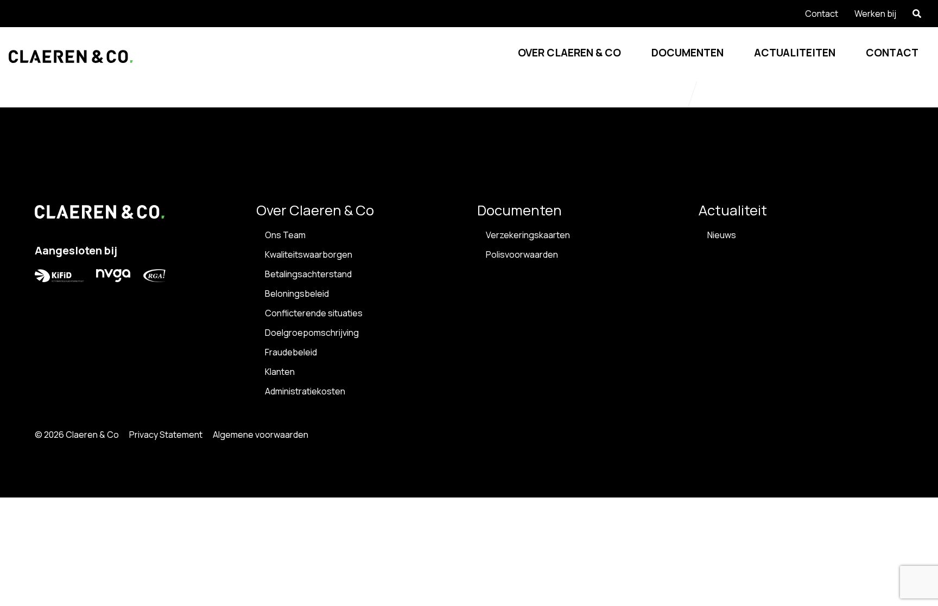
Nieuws (721, 235)
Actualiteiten (794, 53)
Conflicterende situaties (314, 313)
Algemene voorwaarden (260, 435)
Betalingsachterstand (308, 274)
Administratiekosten (305, 391)
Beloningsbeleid (297, 293)
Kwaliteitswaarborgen (308, 254)
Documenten (687, 53)
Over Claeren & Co (569, 53)
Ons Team (285, 235)
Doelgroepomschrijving (312, 333)
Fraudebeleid (291, 352)
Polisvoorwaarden (522, 254)
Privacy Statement (165, 435)
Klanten (280, 372)
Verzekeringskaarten (528, 235)
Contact (892, 53)
